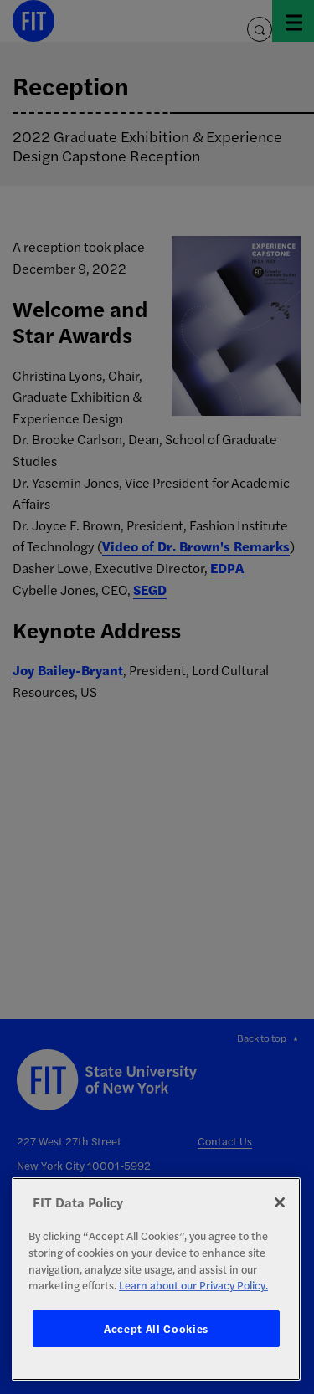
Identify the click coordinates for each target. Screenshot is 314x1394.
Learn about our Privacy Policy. (193, 1285)
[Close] (279, 1202)
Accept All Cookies (156, 1328)
